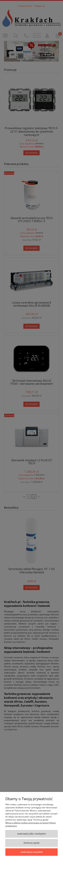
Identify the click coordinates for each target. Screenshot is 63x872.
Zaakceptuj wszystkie (31, 852)
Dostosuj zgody (31, 843)
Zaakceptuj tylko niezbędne (31, 833)
